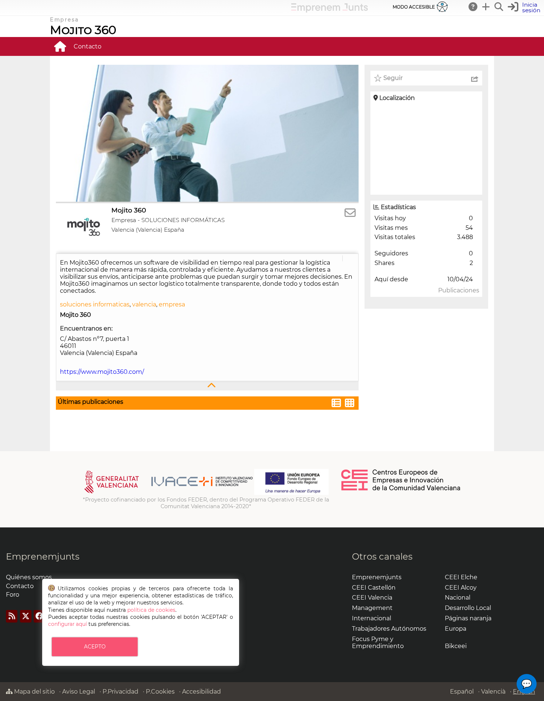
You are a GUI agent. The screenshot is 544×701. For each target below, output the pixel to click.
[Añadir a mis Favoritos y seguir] (378, 78)
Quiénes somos (29, 577)
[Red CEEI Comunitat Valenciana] (401, 489)
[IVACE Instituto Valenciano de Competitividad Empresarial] (168, 493)
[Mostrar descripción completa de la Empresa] (207, 385)
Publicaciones (458, 290)
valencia (144, 304)
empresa (172, 304)
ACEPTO (94, 647)
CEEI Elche (461, 577)
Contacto (87, 46)
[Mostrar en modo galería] (350, 404)
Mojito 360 (83, 30)
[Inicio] (60, 46)
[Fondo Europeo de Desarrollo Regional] (291, 493)
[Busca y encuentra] (499, 6)
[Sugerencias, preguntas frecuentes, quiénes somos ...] (473, 6)
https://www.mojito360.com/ (102, 371)
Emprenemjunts (43, 556)
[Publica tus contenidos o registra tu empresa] (486, 6)
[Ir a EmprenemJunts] (329, 10)
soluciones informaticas (95, 304)
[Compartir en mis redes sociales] (474, 78)
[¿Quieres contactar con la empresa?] (350, 213)
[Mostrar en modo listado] (336, 404)
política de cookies (151, 610)
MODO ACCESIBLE (414, 7)
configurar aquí (67, 624)
